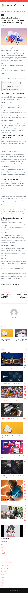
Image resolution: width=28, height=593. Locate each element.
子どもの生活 (4, 570)
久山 (2, 564)
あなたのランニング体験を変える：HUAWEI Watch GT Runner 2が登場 (21, 339)
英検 (2, 580)
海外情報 (3, 577)
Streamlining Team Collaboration (8, 85)
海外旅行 (3, 579)
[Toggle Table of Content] (18, 83)
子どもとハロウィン (5, 567)
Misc (2, 547)
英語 (2, 582)
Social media (4, 549)
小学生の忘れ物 (4, 576)
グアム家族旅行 (4, 555)
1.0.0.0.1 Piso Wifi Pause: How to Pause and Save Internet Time (6, 339)
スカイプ (3, 558)
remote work (15, 181)
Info (2, 546)
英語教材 (3, 583)
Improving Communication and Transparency (11, 86)
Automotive (3, 540)
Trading (3, 552)
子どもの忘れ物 (4, 568)
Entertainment (4, 541)
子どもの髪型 (4, 571)
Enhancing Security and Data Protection (10, 89)
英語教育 (3, 585)
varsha (14, 317)
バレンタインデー (5, 559)
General (3, 543)
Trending (3, 553)
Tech (5, 11)
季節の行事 (3, 574)
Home (2, 11)
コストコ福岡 (4, 556)
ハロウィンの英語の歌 (6, 562)
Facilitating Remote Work (7, 88)
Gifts (2, 544)
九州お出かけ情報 (5, 565)
